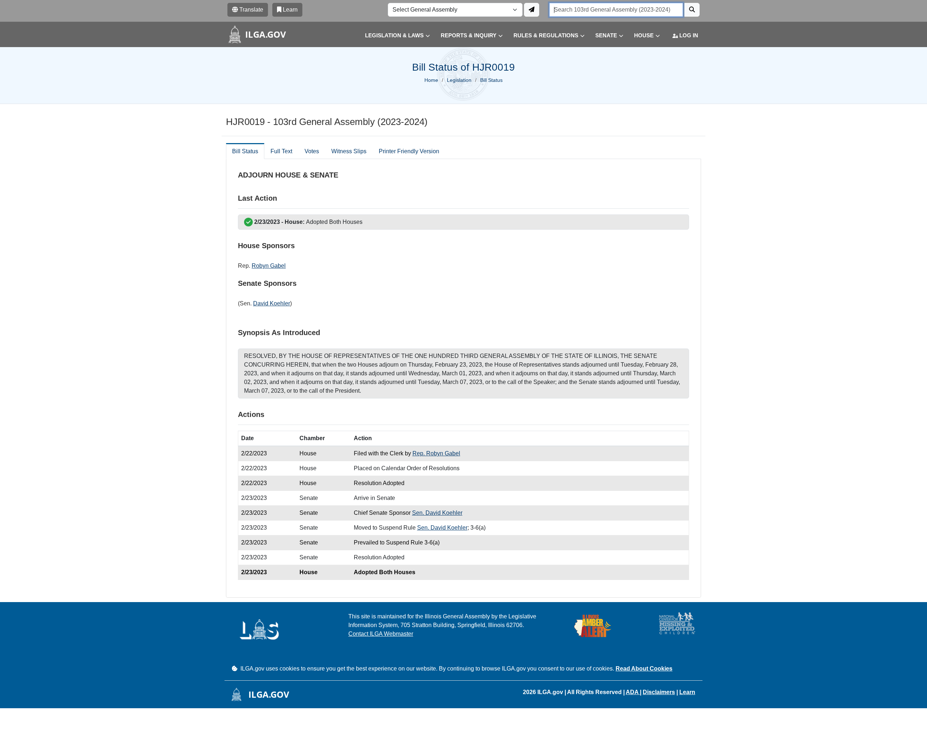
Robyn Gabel (269, 266)
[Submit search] (692, 10)
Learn (687, 692)
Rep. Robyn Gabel (436, 453)
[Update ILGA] (531, 10)
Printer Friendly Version (409, 151)
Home (431, 80)
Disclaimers (659, 692)
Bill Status (245, 151)
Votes (312, 151)
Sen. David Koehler (437, 513)
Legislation (459, 80)
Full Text (281, 151)
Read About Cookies (644, 668)
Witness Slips (348, 151)
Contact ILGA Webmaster (380, 634)
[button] (392, 35)
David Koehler (271, 303)
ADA (633, 692)
